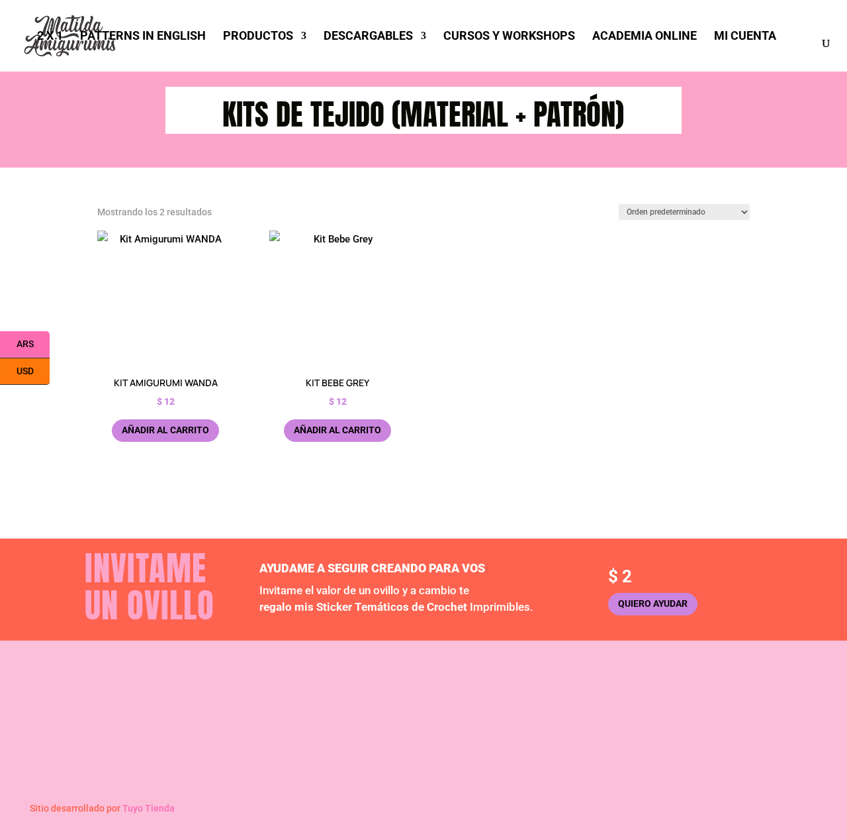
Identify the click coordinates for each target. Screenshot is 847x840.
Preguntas (272, 721)
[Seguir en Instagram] (260, 767)
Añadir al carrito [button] (165, 430)
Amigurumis (665, 703)
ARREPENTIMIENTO (679, 747)
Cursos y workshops (489, 739)
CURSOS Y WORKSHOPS (509, 36)
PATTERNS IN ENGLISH (143, 36)
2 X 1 (50, 36)
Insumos (657, 721)
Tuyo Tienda (148, 808)
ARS (33, 344)
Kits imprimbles (478, 721)
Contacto (269, 739)
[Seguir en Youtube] (286, 767)
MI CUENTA (745, 36)
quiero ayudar (653, 603)
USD (33, 372)
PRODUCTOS (258, 36)
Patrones (464, 703)
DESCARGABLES (368, 36)
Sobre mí (269, 703)
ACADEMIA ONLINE (644, 36)
